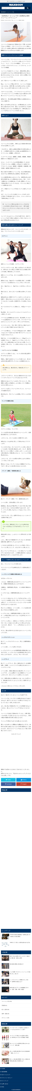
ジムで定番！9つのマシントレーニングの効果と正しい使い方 (20, 972)
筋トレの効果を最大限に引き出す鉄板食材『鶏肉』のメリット (20, 1052)
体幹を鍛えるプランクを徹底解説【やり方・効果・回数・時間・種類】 (19, 988)
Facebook (9, 784)
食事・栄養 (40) (5, 1013)
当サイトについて (6, 1074)
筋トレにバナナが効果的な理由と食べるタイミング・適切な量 (20, 1044)
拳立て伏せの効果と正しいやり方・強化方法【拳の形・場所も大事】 (20, 957)
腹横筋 (20, 20)
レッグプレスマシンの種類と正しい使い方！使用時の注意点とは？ (19, 980)
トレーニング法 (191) (7, 1001)
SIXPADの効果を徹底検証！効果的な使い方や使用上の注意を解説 (20, 935)
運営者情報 (4, 1071)
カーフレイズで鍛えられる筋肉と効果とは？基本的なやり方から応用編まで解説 (19, 1036)
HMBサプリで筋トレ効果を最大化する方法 (20, 942)
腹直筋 (23, 20)
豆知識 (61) (4, 1005)
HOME (3, 1068)
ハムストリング (15, 20)
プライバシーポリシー (7, 1077)
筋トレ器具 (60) (5, 1009)
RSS (3, 1086)
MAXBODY (16, 5)
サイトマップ (5, 1080)
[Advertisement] (16, 751)
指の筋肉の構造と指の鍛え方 (16, 964)
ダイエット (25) (5, 1017)
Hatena (24, 779)
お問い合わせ (5, 1083)
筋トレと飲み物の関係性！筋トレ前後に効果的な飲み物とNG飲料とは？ (20, 1060)
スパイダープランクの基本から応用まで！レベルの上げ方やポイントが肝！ (20, 1028)
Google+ (24, 784)
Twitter (9, 779)
